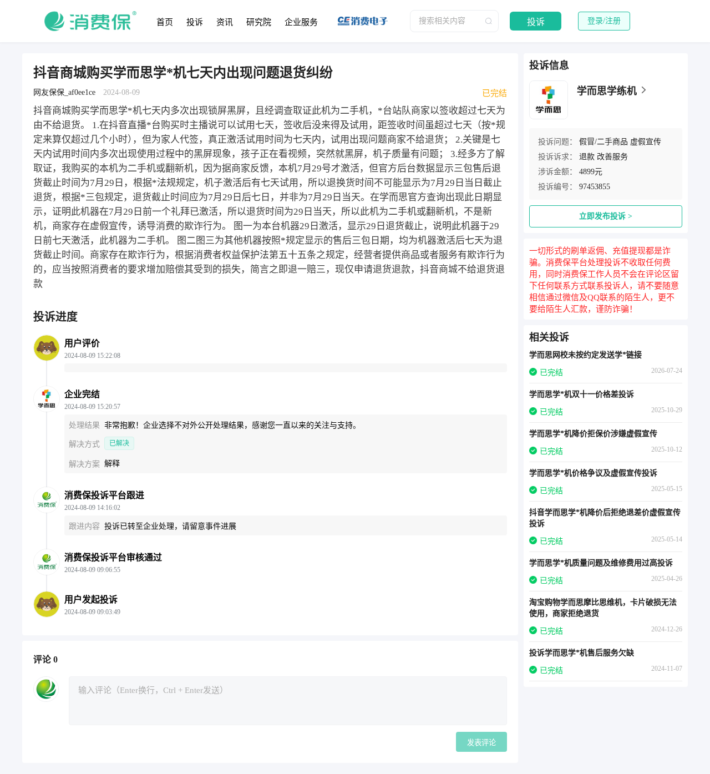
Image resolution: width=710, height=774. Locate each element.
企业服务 (301, 22)
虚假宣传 (645, 142)
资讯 (224, 22)
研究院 (258, 22)
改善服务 (612, 157)
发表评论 (481, 742)
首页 (164, 22)
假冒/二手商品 (603, 142)
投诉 (194, 22)
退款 (587, 157)
